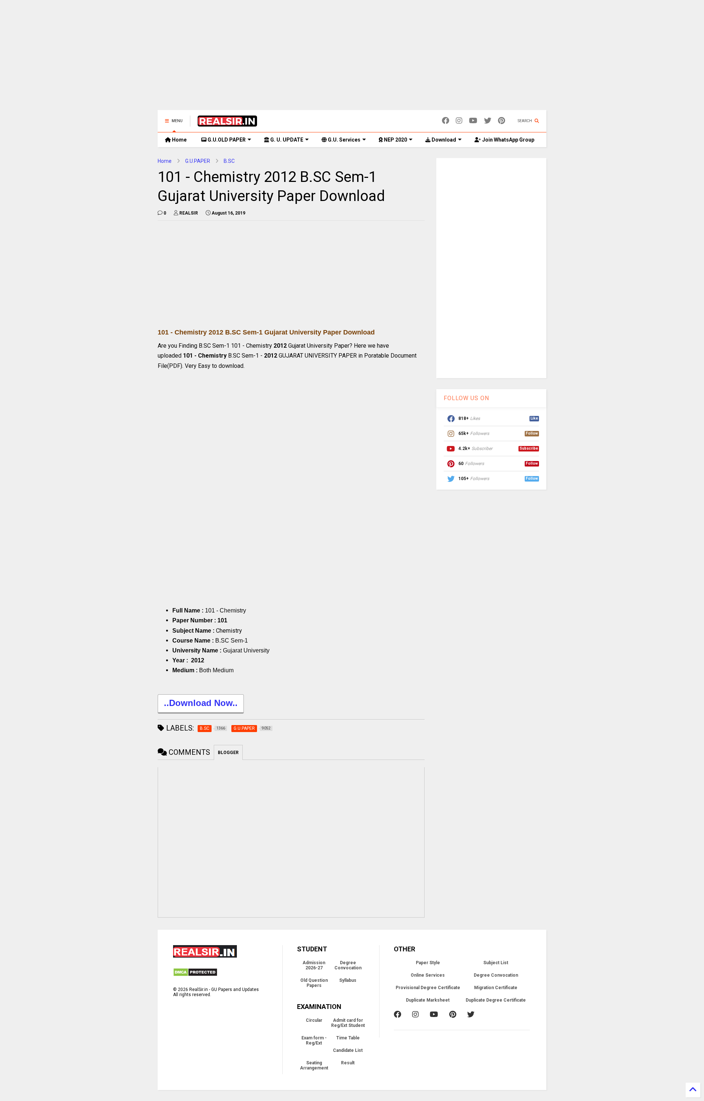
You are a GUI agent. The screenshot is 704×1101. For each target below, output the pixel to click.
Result (348, 1062)
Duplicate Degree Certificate (496, 1000)
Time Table (348, 1037)
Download (443, 140)
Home (179, 140)
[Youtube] (473, 121)
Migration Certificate (495, 987)
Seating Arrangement (314, 1065)
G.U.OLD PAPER (226, 140)
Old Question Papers (314, 983)
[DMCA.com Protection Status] (195, 975)
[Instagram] (459, 121)
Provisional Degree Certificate (428, 987)
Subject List (495, 962)
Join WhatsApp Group (507, 140)
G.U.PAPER (197, 161)
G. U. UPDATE (286, 140)
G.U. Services (343, 140)
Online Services (428, 975)
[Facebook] (445, 121)
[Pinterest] (501, 121)
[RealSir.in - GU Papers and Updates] (227, 123)
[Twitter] (487, 121)
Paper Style (428, 962)
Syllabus (347, 980)
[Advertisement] (352, 58)
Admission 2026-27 (313, 965)
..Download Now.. (201, 703)
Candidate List (348, 1050)
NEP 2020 (395, 140)
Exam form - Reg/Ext (314, 1040)
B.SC (229, 161)
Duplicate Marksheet (428, 1000)
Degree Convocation (348, 965)
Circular (314, 1020)
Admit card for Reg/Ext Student (348, 1023)
